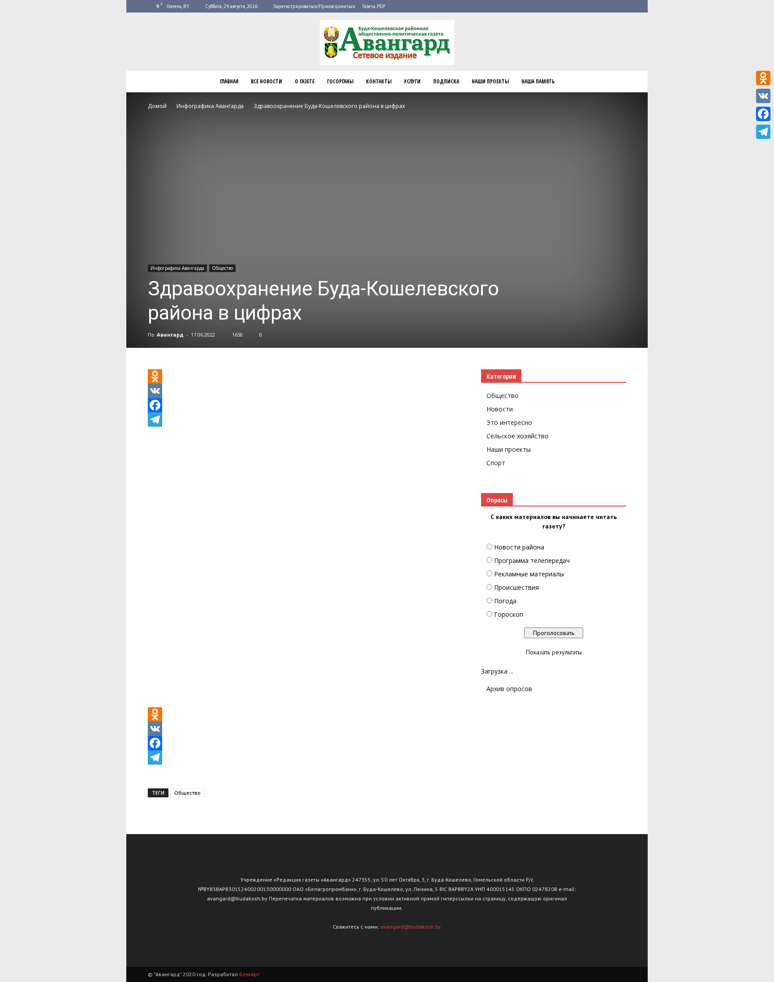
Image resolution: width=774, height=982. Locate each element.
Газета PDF (374, 6)
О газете (304, 81)
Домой (157, 106)
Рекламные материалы (529, 574)
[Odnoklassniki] (304, 376)
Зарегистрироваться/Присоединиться (314, 6)
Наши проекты (490, 81)
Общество (222, 268)
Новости (499, 409)
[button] (615, 81)
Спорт (495, 463)
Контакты (378, 81)
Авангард (170, 334)
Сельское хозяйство (517, 436)
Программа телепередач (532, 560)
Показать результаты (554, 652)
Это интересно (509, 422)
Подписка (446, 81)
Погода (505, 601)
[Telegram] (304, 419)
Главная (229, 81)
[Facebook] (304, 405)
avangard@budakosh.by (410, 926)
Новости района (519, 547)
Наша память (538, 81)
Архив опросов (509, 688)
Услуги (412, 81)
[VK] (304, 391)
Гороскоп (508, 614)
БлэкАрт (249, 974)
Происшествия (516, 587)
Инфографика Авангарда (177, 268)
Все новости (266, 81)
